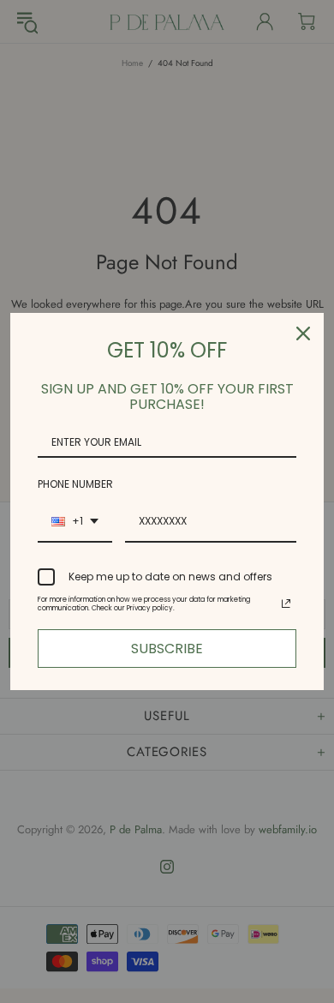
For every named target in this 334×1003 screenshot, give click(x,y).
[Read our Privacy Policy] (286, 603)
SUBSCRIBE (167, 648)
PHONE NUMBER (75, 484)
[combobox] (75, 522)
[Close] (303, 333)
